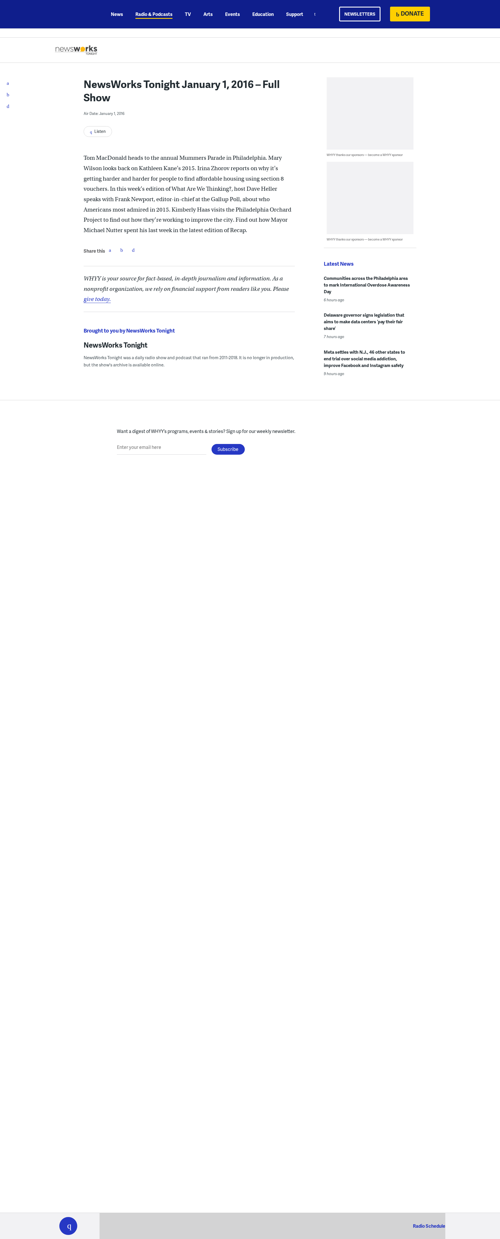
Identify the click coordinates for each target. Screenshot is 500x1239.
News (117, 14)
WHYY (76, 14)
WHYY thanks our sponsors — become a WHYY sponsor (365, 155)
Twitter (121, 250)
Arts (208, 14)
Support (294, 14)
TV (188, 14)
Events (232, 14)
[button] (68, 1226)
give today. (97, 299)
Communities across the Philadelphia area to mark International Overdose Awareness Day (367, 285)
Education (263, 14)
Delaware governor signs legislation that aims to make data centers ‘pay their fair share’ (364, 321)
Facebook (110, 250)
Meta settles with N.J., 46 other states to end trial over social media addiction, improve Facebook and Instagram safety (364, 358)
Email (133, 250)
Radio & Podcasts (153, 14)
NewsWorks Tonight (116, 344)
